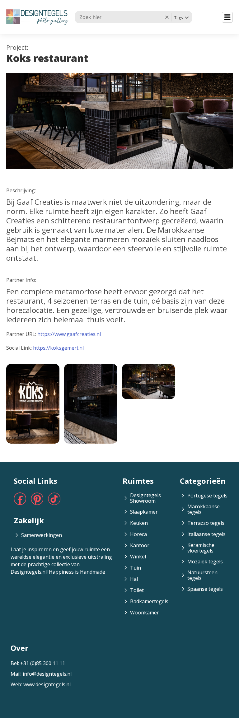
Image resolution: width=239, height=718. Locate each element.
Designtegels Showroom (145, 498)
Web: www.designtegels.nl (41, 684)
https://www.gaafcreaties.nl (69, 334)
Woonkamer (144, 612)
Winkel (138, 556)
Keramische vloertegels (200, 547)
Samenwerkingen (41, 535)
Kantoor (139, 545)
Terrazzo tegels (205, 523)
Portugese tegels (207, 495)
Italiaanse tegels (206, 534)
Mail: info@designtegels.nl (41, 673)
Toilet (137, 590)
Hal (134, 579)
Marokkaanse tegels (203, 509)
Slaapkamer (144, 512)
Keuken (139, 523)
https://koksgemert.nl (58, 347)
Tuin (135, 568)
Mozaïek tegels (205, 561)
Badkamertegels (149, 601)
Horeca (138, 534)
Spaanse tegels (205, 589)
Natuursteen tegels (202, 575)
